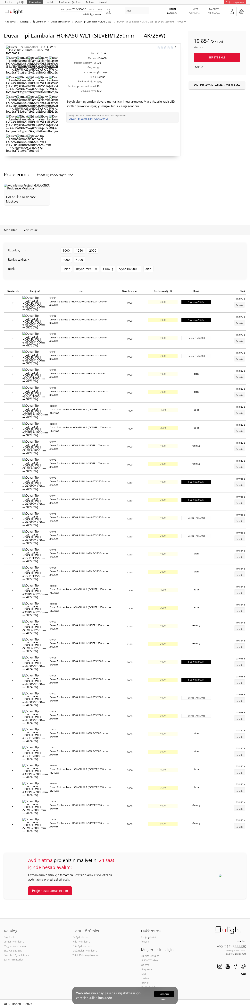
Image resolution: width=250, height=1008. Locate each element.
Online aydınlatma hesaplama (217, 85)
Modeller (10, 230)
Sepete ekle (217, 57)
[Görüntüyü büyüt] (32, 50)
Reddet (164, 999)
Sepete (239, 305)
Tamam (164, 994)
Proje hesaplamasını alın (50, 891)
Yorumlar (31, 230)
